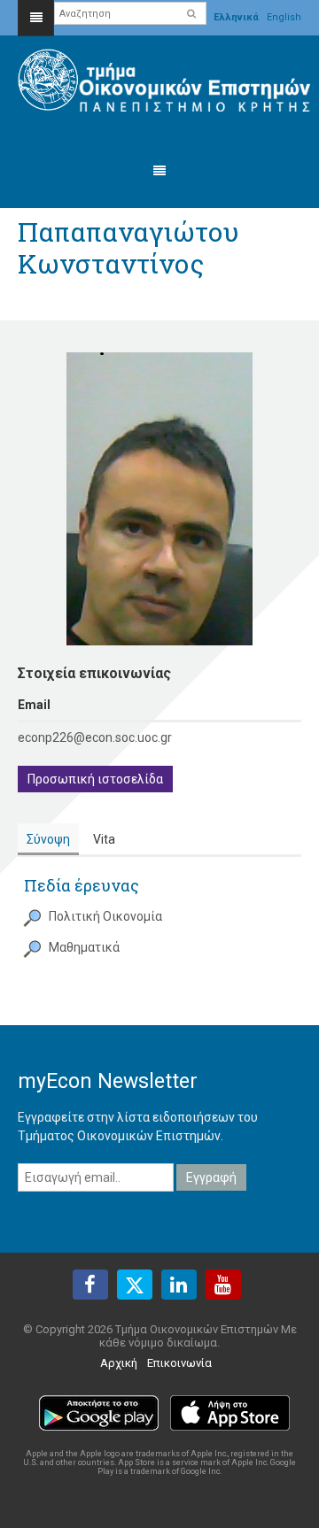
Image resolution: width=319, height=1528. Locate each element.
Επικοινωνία (179, 1363)
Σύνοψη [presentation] (48, 839)
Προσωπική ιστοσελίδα (95, 779)
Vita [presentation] (104, 839)
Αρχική (118, 1363)
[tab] (48, 839)
